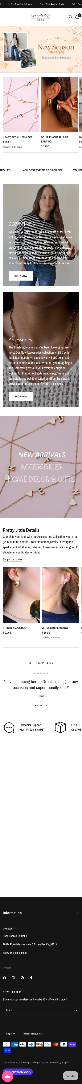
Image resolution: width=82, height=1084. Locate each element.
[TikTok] (34, 977)
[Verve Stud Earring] (60, 595)
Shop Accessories (12, 559)
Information (12, 912)
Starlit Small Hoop (15, 628)
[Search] (71, 17)
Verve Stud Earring (55, 628)
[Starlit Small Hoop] (21, 595)
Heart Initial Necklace (17, 137)
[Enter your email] (75, 1010)
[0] (76, 17)
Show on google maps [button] (15, 952)
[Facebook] (7, 978)
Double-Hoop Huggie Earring (54, 139)
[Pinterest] (25, 978)
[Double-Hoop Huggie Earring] (59, 104)
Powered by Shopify (59, 1062)
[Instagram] (16, 978)
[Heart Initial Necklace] (21, 104)
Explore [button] (7, 968)
